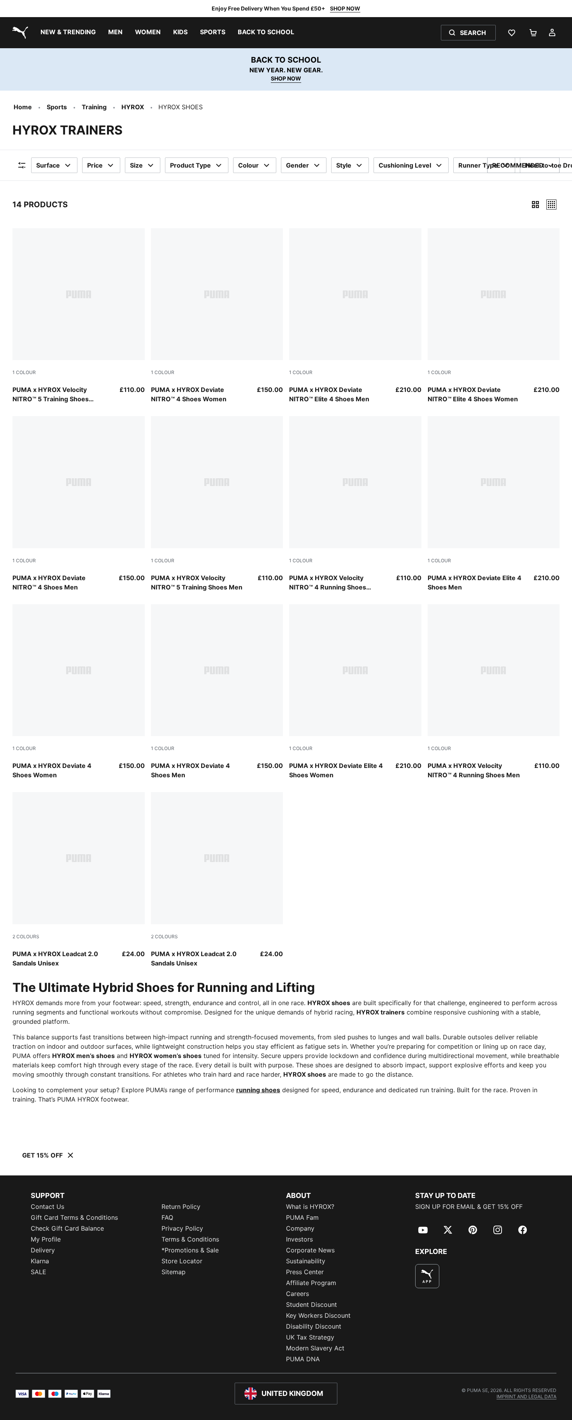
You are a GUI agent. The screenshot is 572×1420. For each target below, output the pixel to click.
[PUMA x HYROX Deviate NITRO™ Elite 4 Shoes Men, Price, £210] (355, 316)
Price (95, 165)
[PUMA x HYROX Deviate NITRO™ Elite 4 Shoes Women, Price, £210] (494, 316)
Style (343, 165)
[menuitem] (68, 33)
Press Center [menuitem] (305, 1272)
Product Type (190, 165)
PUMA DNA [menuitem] (303, 1359)
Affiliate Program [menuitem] (311, 1283)
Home (23, 107)
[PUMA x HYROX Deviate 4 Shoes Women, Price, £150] (78, 692)
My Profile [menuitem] (46, 1239)
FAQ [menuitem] (167, 1217)
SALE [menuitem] (38, 1272)
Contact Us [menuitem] (47, 1206)
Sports (57, 107)
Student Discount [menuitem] (311, 1304)
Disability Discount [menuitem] (313, 1326)
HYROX (132, 107)
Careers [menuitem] (297, 1294)
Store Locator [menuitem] (181, 1261)
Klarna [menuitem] (40, 1261)
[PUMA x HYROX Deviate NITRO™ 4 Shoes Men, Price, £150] (78, 504)
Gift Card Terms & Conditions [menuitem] (74, 1217)
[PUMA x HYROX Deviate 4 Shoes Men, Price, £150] (217, 692)
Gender (297, 165)
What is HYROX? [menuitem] (310, 1206)
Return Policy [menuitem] (180, 1206)
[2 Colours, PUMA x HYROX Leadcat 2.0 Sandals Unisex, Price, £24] (78, 880)
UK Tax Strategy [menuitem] (310, 1337)
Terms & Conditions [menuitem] (190, 1239)
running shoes (258, 1090)
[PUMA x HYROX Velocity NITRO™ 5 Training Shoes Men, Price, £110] (217, 504)
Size (136, 165)
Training (94, 107)
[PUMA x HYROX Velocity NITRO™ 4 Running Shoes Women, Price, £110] (355, 504)
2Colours (25, 936)
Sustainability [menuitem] (305, 1261)
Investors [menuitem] (299, 1239)
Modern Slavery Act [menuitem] (315, 1348)
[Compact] (535, 204)
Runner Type (478, 165)
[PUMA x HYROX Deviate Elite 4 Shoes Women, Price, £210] (355, 692)
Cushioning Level (405, 165)
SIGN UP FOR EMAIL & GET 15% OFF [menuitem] (469, 1206)
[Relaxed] (551, 204)
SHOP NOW (345, 8)
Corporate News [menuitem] (310, 1250)
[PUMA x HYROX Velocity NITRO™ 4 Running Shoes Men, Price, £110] (494, 692)
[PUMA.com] (18, 32)
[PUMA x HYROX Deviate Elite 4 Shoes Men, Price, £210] (494, 504)
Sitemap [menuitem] (173, 1272)
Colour (248, 165)
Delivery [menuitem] (43, 1250)
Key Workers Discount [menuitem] (318, 1315)
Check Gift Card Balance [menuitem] (67, 1228)
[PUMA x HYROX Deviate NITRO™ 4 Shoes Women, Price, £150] (217, 316)
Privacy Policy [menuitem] (182, 1228)
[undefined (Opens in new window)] (427, 1276)
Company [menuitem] (300, 1228)
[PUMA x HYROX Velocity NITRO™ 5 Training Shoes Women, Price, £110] (78, 316)
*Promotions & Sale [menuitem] (190, 1250)
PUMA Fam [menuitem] (302, 1217)
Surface (48, 165)
